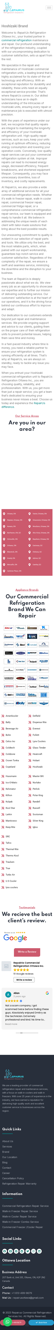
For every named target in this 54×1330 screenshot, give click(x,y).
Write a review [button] (24, 979)
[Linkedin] (39, 1251)
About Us (7, 1141)
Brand (5, 1151)
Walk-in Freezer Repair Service (20, 1211)
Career (6, 1173)
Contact (6, 1167)
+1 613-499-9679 (22, 1293)
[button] (7, 1321)
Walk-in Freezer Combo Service (20, 1221)
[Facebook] (4, 1251)
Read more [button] (11, 1024)
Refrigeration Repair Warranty (19, 1183)
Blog (4, 1162)
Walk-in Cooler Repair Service (19, 1216)
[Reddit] (22, 1251)
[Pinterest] (16, 1251)
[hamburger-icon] (49, 7)
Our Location (9, 1157)
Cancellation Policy (13, 1178)
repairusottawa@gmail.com (28, 1297)
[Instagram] (33, 1251)
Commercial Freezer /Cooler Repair (22, 1227)
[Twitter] (27, 1251)
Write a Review (27, 952)
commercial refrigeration (17, 40)
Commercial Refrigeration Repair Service (25, 1205)
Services (7, 1146)
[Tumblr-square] (10, 1251)
